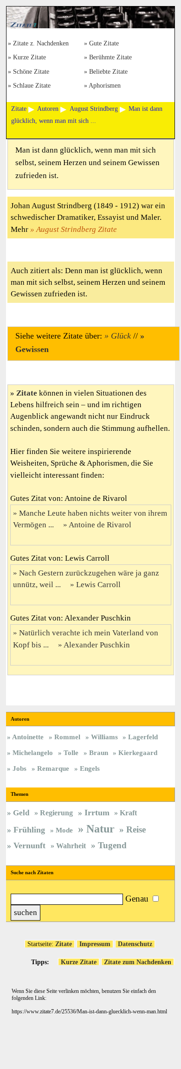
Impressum (94, 943)
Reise (136, 829)
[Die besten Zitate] (90, 26)
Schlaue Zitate (32, 86)
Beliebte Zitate (108, 72)
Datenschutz (135, 943)
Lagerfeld (143, 737)
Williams (104, 737)
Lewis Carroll (98, 584)
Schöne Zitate (31, 72)
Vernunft (29, 845)
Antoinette (28, 737)
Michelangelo (33, 752)
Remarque (53, 768)
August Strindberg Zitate (76, 229)
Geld (21, 812)
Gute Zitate (104, 44)
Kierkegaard (137, 752)
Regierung (56, 812)
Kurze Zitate (29, 58)
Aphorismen (105, 86)
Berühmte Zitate (110, 58)
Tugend (112, 845)
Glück (121, 335)
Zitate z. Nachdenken (41, 44)
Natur (100, 829)
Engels (90, 768)
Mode (64, 830)
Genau (137, 898)
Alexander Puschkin (97, 644)
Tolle (71, 752)
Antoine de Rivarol (100, 524)
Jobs (19, 768)
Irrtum (97, 812)
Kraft (128, 812)
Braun (98, 752)
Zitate (26, 393)
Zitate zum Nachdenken (137, 962)
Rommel (67, 737)
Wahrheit (71, 845)
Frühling (29, 829)
